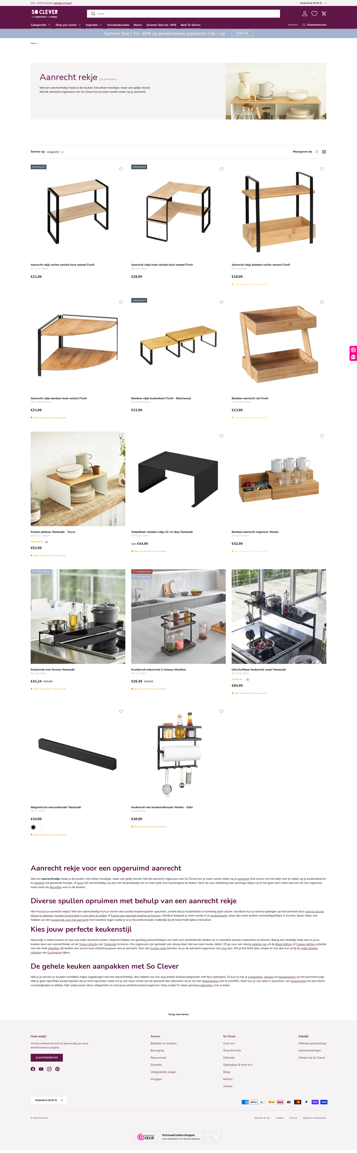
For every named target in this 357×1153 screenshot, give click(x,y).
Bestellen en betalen (164, 1043)
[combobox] (183, 14)
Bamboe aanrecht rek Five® (250, 398)
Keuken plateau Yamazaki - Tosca (53, 532)
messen (269, 977)
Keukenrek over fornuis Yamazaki (53, 669)
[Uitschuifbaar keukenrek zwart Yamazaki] (279, 616)
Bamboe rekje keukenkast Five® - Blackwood (161, 398)
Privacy (293, 1118)
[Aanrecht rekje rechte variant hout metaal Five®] (78, 212)
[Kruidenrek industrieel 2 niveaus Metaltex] (178, 616)
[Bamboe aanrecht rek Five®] (279, 345)
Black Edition (283, 944)
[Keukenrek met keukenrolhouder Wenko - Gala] (178, 754)
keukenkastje (218, 915)
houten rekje (158, 948)
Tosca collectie (88, 944)
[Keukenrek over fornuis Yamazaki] (78, 616)
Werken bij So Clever (311, 1057)
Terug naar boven (178, 1014)
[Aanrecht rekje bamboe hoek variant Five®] (78, 345)
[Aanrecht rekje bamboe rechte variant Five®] (279, 212)
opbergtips (206, 985)
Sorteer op (38, 151)
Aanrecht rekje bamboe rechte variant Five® (261, 264)
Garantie (156, 1064)
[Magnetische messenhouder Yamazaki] (78, 754)
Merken (293, 25)
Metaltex (53, 948)
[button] (324, 13)
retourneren (41, 2)
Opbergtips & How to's (237, 1064)
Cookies (280, 1118)
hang (80, 883)
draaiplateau (210, 981)
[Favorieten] (314, 13)
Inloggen (156, 1079)
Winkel (227, 1086)
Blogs (226, 1071)
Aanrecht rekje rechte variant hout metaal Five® (62, 264)
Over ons (229, 1043)
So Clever (43, 1118)
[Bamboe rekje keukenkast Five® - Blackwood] (178, 345)
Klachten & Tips (262, 1118)
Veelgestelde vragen (163, 1071)
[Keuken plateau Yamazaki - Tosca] (78, 479)
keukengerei (298, 981)
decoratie (56, 887)
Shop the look (232, 1050)
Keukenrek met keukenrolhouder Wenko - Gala (162, 807)
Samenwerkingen (309, 1050)
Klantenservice (47, 1057)
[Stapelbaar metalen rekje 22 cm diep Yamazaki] (178, 479)
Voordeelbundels (118, 25)
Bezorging (157, 1050)
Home (33, 43)
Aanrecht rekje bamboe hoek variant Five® (59, 398)
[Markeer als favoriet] (120, 169)
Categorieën (38, 25)
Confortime (54, 952)
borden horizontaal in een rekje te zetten (81, 915)
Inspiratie (92, 25)
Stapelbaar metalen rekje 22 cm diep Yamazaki (162, 532)
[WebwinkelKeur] (178, 1137)
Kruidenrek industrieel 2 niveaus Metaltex (158, 669)
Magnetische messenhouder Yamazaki (56, 807)
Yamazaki (110, 944)
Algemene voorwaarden (314, 1118)
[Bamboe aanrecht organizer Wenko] (279, 479)
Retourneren (158, 1057)
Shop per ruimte (66, 25)
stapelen (39, 883)
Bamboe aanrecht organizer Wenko (255, 532)
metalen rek (259, 944)
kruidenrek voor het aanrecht (69, 920)
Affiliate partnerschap (312, 1043)
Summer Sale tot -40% (161, 25)
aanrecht (243, 878)
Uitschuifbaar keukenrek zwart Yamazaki (259, 669)
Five (224, 948)
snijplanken (255, 977)
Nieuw (138, 25)
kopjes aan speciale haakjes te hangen (136, 915)
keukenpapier (287, 977)
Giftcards (229, 1057)
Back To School (190, 25)
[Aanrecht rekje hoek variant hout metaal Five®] (178, 212)
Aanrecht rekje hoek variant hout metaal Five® (162, 264)
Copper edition (306, 944)
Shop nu (242, 33)
